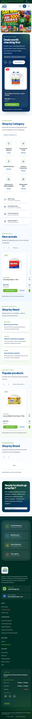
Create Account (6, 644)
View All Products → (10, 135)
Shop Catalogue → (19, 384)
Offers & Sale (6, 609)
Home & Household (6, 630)
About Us (4, 655)
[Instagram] (10, 696)
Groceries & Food (6, 623)
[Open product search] (20, 6)
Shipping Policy (5, 658)
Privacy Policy (10, 716)
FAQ (2, 665)
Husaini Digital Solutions (16, 714)
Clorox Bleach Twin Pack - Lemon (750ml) (15, 94)
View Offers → (18, 62)
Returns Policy (5, 662)
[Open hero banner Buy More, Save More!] (16, 21)
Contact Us (4, 652)
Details (23, 104)
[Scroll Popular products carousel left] (4, 384)
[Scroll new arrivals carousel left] (4, 248)
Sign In (3, 641)
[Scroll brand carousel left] (4, 457)
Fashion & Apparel (6, 620)
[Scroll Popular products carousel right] (8, 384)
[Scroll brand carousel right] (8, 457)
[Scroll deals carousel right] (10, 62)
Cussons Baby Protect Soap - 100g (13, 416)
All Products (4, 607)
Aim (14, 465)
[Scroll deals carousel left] (5, 62)
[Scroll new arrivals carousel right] (8, 248)
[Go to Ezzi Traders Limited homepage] (4, 6)
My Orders (28, 2)
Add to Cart (12, 104)
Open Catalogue (10, 508)
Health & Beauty (5, 627)
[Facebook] (5, 696)
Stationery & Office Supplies (9, 633)
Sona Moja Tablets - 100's (11, 279)
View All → (16, 247)
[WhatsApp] (14, 696)
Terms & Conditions (20, 716)
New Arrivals (4, 612)
